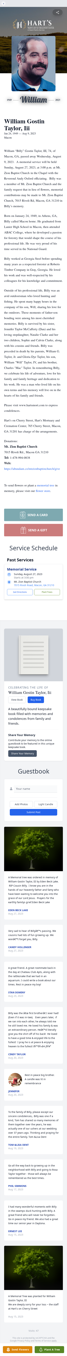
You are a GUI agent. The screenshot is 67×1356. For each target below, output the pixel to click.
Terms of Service (43, 1340)
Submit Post (33, 812)
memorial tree (45, 485)
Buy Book (36, 699)
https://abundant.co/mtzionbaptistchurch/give (32, 469)
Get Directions (20, 592)
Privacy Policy (23, 1340)
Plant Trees (47, 592)
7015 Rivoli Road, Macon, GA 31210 (34, 585)
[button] (34, 849)
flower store (43, 491)
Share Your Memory (22, 753)
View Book (17, 699)
